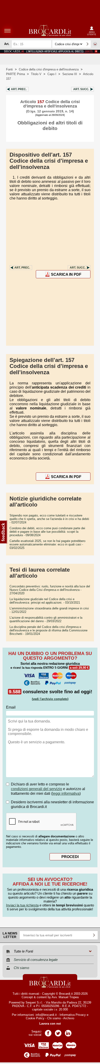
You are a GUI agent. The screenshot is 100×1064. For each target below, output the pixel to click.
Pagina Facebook (48, 1031)
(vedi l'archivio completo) (50, 699)
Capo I (51, 74)
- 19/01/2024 (48, 630)
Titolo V (36, 74)
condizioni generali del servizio (36, 789)
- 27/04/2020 (50, 590)
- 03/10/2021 (45, 600)
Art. (19, 89)
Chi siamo (54, 1018)
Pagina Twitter (58, 1031)
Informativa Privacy (73, 1014)
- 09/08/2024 (47, 531)
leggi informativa (66, 793)
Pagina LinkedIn (68, 1031)
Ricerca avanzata (95, 44)
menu (7, 30)
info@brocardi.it (46, 1014)
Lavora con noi (50, 1023)
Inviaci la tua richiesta (22, 905)
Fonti (9, 69)
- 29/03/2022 (46, 619)
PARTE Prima (15, 74)
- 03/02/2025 (47, 544)
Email (11, 707)
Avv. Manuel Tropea (65, 997)
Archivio (68, 1018)
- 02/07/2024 (49, 519)
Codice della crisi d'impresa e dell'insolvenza (49, 69)
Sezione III (69, 74)
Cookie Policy (35, 1018)
